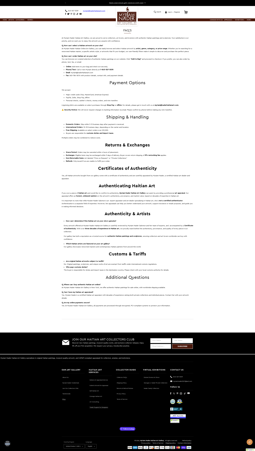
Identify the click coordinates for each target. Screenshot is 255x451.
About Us (65, 377)
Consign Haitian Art (96, 396)
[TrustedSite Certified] (175, 421)
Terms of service (158, 443)
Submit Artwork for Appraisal (99, 385)
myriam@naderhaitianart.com (94, 11)
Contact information (184, 443)
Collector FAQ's (122, 377)
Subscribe (182, 346)
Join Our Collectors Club (70, 388)
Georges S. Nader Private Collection (155, 383)
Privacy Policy (121, 394)
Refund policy (186, 440)
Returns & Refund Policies (125, 388)
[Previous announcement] (65, 3)
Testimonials (66, 394)
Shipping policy (171, 443)
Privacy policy (145, 443)
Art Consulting (94, 402)
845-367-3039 (73, 11)
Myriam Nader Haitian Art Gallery (152, 440)
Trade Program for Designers (99, 407)
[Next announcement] (189, 3)
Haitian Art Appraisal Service (99, 380)
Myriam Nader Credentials (70, 383)
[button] (157, 12)
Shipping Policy (122, 383)
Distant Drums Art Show (151, 377)
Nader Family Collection (151, 388)
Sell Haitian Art (94, 391)
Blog (63, 399)
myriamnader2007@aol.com (182, 381)
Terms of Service (122, 399)
